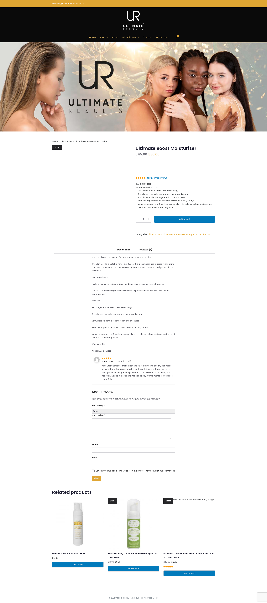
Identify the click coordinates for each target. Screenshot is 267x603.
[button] (106, 38)
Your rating (98, 405)
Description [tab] (123, 249)
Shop (102, 37)
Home (92, 37)
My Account (162, 37)
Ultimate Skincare (201, 234)
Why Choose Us (130, 37)
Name (95, 444)
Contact (148, 37)
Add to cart (184, 219)
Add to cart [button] (77, 564)
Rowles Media (152, 597)
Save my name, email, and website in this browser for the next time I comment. (135, 470)
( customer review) (157, 177)
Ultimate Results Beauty (180, 234)
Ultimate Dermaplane (70, 141)
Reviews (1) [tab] (145, 249)
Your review (98, 415)
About (114, 37)
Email (95, 457)
